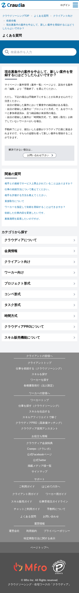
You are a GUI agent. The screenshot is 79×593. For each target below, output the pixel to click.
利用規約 (31, 530)
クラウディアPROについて (24, 326)
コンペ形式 (12, 294)
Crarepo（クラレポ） (39, 448)
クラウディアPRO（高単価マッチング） (39, 422)
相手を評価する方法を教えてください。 (26, 195)
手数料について (56, 508)
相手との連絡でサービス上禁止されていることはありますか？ (39, 183)
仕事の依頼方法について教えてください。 (28, 189)
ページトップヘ (39, 547)
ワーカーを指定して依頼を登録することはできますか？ (35, 207)
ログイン (65, 5)
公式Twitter (39, 460)
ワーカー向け (14, 272)
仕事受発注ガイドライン (53, 501)
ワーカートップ (39, 400)
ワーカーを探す (39, 379)
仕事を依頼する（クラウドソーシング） (39, 368)
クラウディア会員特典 (39, 443)
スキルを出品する (39, 411)
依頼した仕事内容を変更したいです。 (25, 212)
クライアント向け (17, 261)
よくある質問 (28, 516)
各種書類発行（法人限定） (39, 385)
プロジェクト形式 (17, 283)
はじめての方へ (51, 486)
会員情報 (10, 251)
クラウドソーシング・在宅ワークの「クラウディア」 (39, 584)
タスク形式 (12, 305)
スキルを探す (39, 374)
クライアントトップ (39, 362)
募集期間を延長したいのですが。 (23, 218)
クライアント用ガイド (25, 493)
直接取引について (14, 201)
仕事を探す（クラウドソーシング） (39, 405)
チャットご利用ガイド (27, 508)
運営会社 (14, 530)
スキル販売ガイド (21, 501)
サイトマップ (39, 471)
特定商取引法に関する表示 (39, 538)
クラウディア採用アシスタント (39, 428)
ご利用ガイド (27, 486)
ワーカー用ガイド (56, 493)
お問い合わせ (51, 516)
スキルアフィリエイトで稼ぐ (39, 417)
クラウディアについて (20, 240)
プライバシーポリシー (57, 530)
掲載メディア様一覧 (39, 465)
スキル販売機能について (22, 337)
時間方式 (10, 315)
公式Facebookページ (39, 454)
